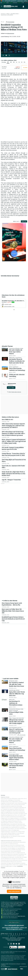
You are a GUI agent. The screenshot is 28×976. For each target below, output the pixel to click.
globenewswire (10, 33)
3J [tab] (19, 62)
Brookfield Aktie (14, 13)
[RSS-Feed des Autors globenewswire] (7, 392)
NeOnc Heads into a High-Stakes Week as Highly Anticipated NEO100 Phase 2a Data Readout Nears (13, 473)
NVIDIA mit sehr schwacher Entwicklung (17, 375)
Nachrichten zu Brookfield (7, 14)
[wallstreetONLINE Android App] (21, 948)
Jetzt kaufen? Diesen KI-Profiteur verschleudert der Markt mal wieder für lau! (17, 361)
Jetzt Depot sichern (14, 922)
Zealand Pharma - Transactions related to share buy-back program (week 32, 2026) (13, 454)
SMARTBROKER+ (21, 916)
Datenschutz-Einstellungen (14, 939)
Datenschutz (21, 937)
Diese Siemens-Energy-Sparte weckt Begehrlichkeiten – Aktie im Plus (12, 604)
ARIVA (11, 952)
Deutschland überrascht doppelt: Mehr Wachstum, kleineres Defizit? (16, 757)
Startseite (3, 13)
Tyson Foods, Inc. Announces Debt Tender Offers (13, 466)
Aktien (7, 13)
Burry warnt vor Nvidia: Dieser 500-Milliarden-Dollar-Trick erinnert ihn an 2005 (13, 611)
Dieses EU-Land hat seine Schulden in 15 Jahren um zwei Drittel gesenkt (16, 731)
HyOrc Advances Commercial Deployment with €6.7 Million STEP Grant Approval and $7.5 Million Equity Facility (14, 441)
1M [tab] (11, 62)
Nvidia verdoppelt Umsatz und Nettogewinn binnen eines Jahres (16, 765)
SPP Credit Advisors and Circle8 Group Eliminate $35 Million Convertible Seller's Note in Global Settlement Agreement (13, 433)
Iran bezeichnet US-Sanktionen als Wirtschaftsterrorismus (15, 703)
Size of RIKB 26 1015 (7, 419)
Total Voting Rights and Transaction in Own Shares (14, 460)
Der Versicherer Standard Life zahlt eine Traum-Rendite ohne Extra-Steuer (16, 684)
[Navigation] (1, 6)
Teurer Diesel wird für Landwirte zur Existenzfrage (17, 369)
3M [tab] (14, 62)
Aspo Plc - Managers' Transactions (11, 480)
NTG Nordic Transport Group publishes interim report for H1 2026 (13, 448)
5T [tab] (8, 62)
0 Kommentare (10, 21)
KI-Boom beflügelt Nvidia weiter (16, 713)
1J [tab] (16, 62)
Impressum (5, 937)
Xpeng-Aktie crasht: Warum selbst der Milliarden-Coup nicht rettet (17, 693)
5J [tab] (21, 62)
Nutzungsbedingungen (14, 940)
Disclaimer (13, 937)
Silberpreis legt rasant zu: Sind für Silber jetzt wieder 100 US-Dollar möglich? (16, 721)
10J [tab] (25, 62)
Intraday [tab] (3, 62)
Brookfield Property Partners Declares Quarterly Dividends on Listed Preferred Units (13, 619)
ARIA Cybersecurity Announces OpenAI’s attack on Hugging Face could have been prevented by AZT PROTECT (13, 425)
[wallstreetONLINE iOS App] (13, 948)
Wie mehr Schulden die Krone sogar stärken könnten (15, 351)
